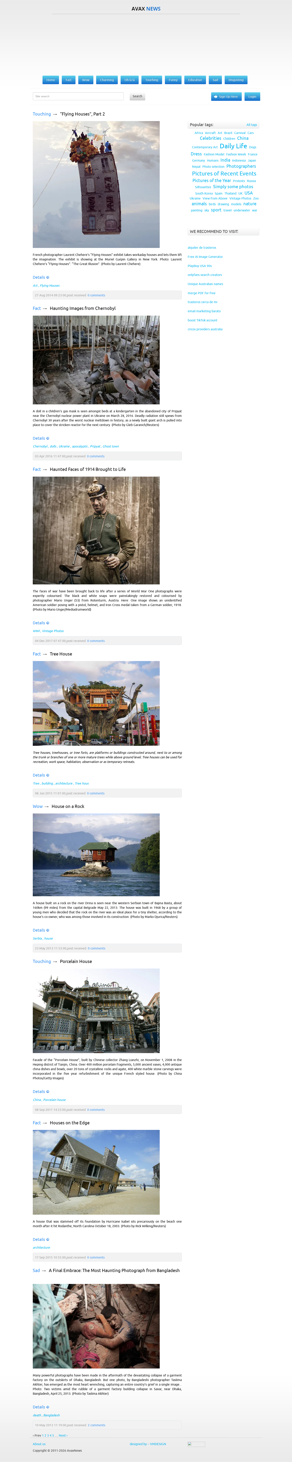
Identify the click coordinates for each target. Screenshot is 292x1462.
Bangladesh (51, 1415)
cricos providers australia (205, 329)
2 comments (96, 1425)
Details (39, 277)
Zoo (256, 198)
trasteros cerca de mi (202, 302)
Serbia (37, 938)
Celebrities (210, 138)
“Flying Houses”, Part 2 (82, 114)
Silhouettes (203, 187)
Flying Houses (49, 285)
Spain (218, 193)
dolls (53, 446)
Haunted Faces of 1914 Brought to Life (88, 469)
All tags (252, 124)
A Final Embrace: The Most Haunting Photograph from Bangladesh (114, 1270)
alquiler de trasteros (202, 247)
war (254, 210)
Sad (36, 1270)
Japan (252, 160)
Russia (251, 181)
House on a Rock (68, 806)
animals (199, 203)
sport (216, 209)
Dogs (252, 147)
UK (240, 193)
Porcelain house (54, 1100)
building (47, 783)
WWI (36, 631)
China (37, 1100)
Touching (42, 114)
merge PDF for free (202, 293)
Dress (196, 153)
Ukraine (64, 446)
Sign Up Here (228, 96)
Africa (199, 133)
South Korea (204, 193)
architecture (63, 783)
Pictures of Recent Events (224, 173)
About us (39, 1444)
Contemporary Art (205, 147)
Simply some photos (233, 186)
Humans (213, 160)
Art (35, 285)
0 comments (96, 295)
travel (227, 210)
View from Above (215, 198)
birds (212, 204)
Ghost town (110, 446)
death (37, 1415)
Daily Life (233, 146)
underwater (242, 210)
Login (252, 96)
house (48, 938)
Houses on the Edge (70, 1122)
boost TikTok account (202, 320)
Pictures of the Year (211, 180)
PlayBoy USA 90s (200, 266)
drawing (223, 204)
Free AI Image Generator (205, 256)
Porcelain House (76, 961)
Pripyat (95, 446)
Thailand (230, 193)
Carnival (240, 133)
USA (249, 193)
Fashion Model (214, 154)
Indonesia (239, 160)
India (225, 160)
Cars (251, 133)
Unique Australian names (205, 284)
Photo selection (213, 166)
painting (196, 210)
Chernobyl (40, 446)
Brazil (228, 133)
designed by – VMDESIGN (148, 1444)
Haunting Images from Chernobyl (83, 308)
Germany (198, 160)
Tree (36, 783)
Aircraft (210, 133)
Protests (239, 181)
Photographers (241, 166)
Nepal (196, 166)
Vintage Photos (53, 631)
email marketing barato (204, 311)
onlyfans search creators (205, 275)
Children (229, 138)
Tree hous (82, 783)
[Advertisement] (146, 44)
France (252, 154)
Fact (37, 308)
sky (206, 210)
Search (137, 96)
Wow (38, 806)
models (236, 204)
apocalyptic (80, 446)
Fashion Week (236, 154)
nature (249, 203)
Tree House (61, 653)
